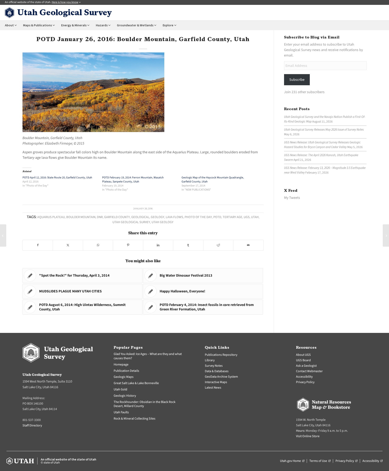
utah (255, 217)
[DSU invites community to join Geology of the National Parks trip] (3, 235)
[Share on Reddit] (218, 245)
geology (157, 217)
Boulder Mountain (80, 217)
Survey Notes (214, 365)
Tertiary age (232, 217)
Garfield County (117, 217)
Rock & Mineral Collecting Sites (134, 418)
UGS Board (303, 360)
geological (140, 217)
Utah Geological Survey (131, 222)
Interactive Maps (216, 382)
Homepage (121, 364)
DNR (100, 217)
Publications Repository (221, 355)
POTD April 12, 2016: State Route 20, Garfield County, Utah (57, 178)
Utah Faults (121, 412)
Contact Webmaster (309, 371)
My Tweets (292, 197)
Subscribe (297, 79)
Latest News (213, 387)
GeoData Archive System (221, 376)
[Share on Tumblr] (188, 245)
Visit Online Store (308, 436)
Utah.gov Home (292, 461)
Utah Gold (120, 389)
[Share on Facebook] (38, 245)
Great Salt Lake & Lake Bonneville (136, 383)
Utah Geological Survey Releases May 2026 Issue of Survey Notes (324, 129)
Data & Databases (217, 371)
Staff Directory (32, 425)
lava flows (174, 217)
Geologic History (125, 395)
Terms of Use (319, 461)
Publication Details (126, 371)
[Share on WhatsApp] (98, 245)
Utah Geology (162, 222)
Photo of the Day (198, 217)
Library (210, 360)
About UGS (303, 355)
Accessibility (304, 376)
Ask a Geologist (306, 365)
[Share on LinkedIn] (158, 245)
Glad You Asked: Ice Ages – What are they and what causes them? (148, 356)
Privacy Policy (305, 382)
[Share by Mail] (248, 245)
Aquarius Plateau (51, 217)
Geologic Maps (124, 377)
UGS (247, 217)
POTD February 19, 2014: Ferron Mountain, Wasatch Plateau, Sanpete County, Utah (133, 180)
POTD (217, 217)
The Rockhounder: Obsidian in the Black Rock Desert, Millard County (144, 404)
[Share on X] (68, 245)
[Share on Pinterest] (128, 245)
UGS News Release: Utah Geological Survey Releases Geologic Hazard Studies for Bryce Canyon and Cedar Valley (322, 144)
